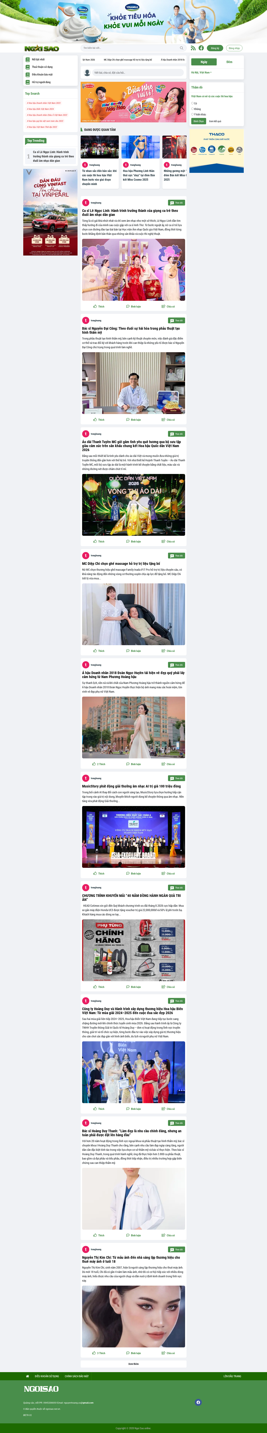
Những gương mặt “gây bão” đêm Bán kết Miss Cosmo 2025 (180, 175)
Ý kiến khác (200, 114)
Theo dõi (177, 202)
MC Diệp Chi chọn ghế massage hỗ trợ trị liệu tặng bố (90, 59)
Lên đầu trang (232, 1376)
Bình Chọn (199, 121)
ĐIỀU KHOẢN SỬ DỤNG (47, 1376)
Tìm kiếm (181, 48)
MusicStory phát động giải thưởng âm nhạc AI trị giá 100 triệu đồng (131, 786)
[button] (168, 306)
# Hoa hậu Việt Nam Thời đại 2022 (42, 126)
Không (197, 109)
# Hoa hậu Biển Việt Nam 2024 (40, 108)
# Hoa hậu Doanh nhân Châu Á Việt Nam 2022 (47, 114)
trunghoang (94, 165)
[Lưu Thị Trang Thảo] (133, 21)
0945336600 (49, 1403)
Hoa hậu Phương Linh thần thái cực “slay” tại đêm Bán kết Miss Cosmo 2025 (139, 175)
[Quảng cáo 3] (216, 151)
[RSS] (193, 48)
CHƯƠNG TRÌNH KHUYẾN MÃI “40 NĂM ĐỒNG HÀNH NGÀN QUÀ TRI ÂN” (131, 897)
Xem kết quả (215, 121)
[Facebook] (201, 48)
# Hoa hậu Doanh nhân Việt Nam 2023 (43, 102)
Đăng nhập (234, 48)
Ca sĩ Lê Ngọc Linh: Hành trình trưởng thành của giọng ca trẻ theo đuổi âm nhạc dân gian (130, 212)
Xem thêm (133, 1363)
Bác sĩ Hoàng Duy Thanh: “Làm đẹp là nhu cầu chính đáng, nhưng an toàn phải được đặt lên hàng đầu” (131, 1133)
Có (195, 103)
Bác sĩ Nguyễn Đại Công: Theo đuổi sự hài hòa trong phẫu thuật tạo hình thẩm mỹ (131, 330)
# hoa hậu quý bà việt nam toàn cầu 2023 (45, 120)
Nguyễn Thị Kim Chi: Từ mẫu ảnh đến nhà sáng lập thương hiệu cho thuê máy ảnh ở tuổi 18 (131, 1259)
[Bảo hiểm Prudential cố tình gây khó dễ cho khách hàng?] (50, 212)
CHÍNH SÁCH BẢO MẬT (77, 1376)
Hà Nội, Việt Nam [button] (200, 72)
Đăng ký (215, 48)
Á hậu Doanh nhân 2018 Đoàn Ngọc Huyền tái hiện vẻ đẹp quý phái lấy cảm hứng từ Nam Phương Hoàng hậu (172, 59)
